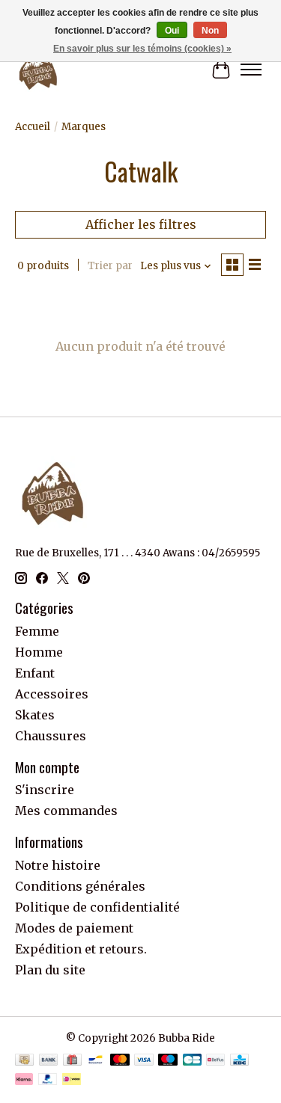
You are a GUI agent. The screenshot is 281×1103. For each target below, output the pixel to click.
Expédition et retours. (81, 948)
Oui (172, 30)
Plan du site (50, 969)
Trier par (110, 265)
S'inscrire (44, 789)
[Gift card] (72, 1061)
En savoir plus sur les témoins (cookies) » (142, 48)
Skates (35, 714)
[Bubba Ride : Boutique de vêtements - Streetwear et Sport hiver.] (38, 69)
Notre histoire (57, 865)
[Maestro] (168, 1061)
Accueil (32, 126)
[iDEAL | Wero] (71, 1080)
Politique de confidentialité (97, 907)
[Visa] (144, 1061)
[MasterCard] (120, 1061)
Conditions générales (80, 886)
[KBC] (239, 1061)
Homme (39, 652)
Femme (37, 631)
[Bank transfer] (48, 1061)
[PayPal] (48, 1080)
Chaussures (50, 735)
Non (210, 30)
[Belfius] (215, 1061)
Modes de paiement (74, 928)
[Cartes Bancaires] (192, 1061)
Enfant (35, 673)
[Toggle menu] (251, 70)
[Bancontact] (95, 1061)
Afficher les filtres (140, 224)
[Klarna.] (24, 1080)
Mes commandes (66, 810)
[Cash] (24, 1061)
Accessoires (51, 693)
